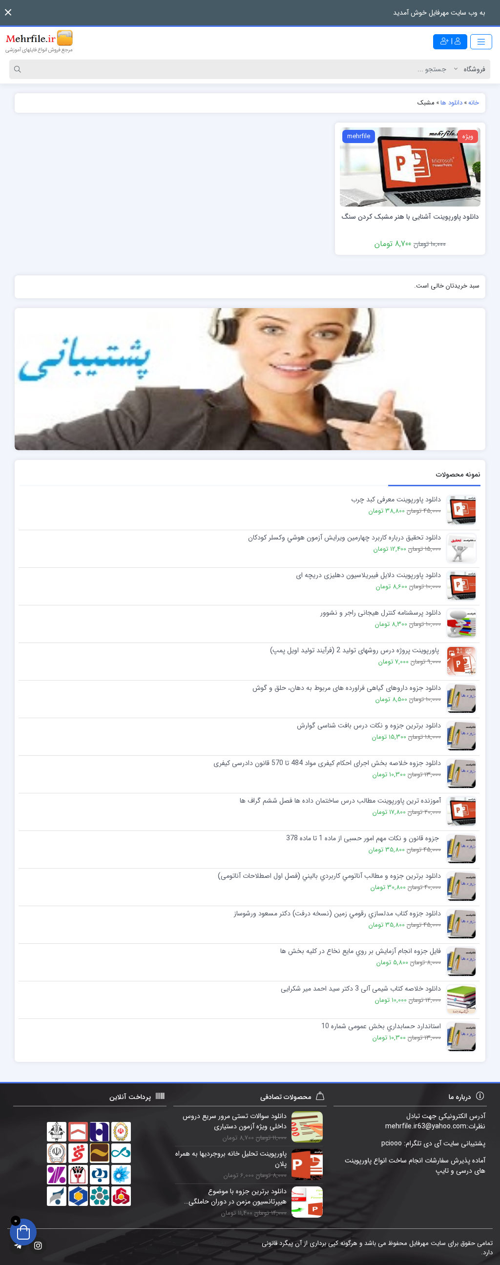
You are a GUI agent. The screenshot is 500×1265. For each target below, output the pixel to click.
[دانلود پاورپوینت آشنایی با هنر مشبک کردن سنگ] (410, 166)
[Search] (19, 69)
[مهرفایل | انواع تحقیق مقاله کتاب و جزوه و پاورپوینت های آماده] (39, 41)
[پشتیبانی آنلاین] (250, 379)
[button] (8, 12)
